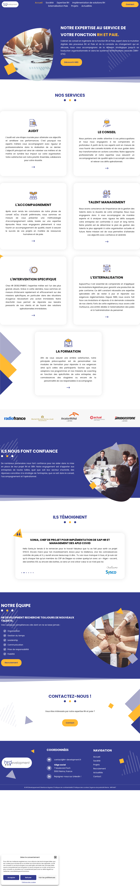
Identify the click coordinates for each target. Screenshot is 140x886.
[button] (55, 857)
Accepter (11, 877)
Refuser (28, 877)
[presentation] (22, 573)
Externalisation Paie (58, 5)
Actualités (86, 5)
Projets (74, 5)
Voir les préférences (47, 877)
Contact (97, 776)
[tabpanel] (70, 556)
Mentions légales (47, 787)
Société (50, 2)
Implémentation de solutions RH (88, 2)
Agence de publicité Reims (99, 787)
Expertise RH (63, 2)
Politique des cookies (29, 882)
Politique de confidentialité (63, 787)
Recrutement (99, 768)
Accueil (38, 2)
